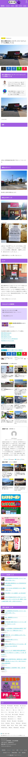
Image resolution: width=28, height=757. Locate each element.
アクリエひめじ (11, 707)
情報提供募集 (14, 752)
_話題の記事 (23, 705)
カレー (4, 710)
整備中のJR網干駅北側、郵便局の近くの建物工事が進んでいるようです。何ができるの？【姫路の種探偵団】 (13, 661)
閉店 (21, 350)
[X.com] (6, 459)
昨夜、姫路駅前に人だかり (11, 617)
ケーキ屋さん (15, 350)
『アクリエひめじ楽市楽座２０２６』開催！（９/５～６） (15, 589)
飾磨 (25, 725)
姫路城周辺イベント (12, 718)
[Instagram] (11, 459)
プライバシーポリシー (6, 746)
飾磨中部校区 (5, 727)
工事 (3, 723)
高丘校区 (22, 727)
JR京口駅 (4, 705)
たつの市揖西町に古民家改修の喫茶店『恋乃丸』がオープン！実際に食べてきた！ (15, 629)
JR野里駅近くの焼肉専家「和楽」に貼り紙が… (15, 668)
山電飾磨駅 (21, 721)
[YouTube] (17, 459)
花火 (13, 725)
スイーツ (21, 710)
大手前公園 (5, 716)
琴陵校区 (24, 723)
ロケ (3, 714)
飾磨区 (11, 727)
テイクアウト (5, 712)
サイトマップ (4, 738)
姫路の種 (11, 755)
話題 (17, 750)
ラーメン (22, 712)
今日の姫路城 (15, 714)
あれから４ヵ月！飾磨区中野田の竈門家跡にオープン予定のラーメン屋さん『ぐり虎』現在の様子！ (13, 652)
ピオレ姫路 (12, 712)
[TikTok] (22, 459)
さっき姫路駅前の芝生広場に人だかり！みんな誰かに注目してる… (15, 579)
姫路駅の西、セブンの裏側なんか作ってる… (15, 635)
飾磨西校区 (17, 727)
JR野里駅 (17, 705)
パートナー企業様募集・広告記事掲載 (9, 740)
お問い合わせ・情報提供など (7, 742)
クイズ (21, 750)
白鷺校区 (4, 725)
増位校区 (22, 714)
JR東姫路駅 (10, 705)
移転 (9, 725)
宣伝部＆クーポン (6, 752)
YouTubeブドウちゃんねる (7, 340)
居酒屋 (9, 721)
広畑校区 (8, 723)
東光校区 (18, 723)
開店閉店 (3, 750)
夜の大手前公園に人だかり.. (11, 639)
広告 (19, 752)
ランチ (17, 712)
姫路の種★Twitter (5, 334)
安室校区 (4, 721)
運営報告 (24, 752)
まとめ (25, 750)
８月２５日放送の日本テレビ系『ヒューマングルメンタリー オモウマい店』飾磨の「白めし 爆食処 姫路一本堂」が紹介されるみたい (13, 599)
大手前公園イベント (12, 716)
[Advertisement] (14, 22)
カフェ (10, 350)
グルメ (13, 750)
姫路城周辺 (5, 718)
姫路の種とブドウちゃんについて (8, 744)
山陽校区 (14, 721)
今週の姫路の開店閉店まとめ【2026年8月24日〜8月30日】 (15, 584)
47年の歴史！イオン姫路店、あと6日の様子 (15, 593)
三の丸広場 (9, 714)
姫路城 (20, 716)
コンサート (9, 710)
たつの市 (4, 707)
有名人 (13, 723)
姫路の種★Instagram (6, 333)
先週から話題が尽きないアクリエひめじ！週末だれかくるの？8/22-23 (15, 645)
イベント (18, 707)
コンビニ (15, 710)
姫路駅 (20, 718)
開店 (21, 725)
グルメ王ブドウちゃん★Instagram (9, 338)
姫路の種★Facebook (6, 336)
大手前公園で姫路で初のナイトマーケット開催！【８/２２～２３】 (15, 623)
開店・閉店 (3, 38)
